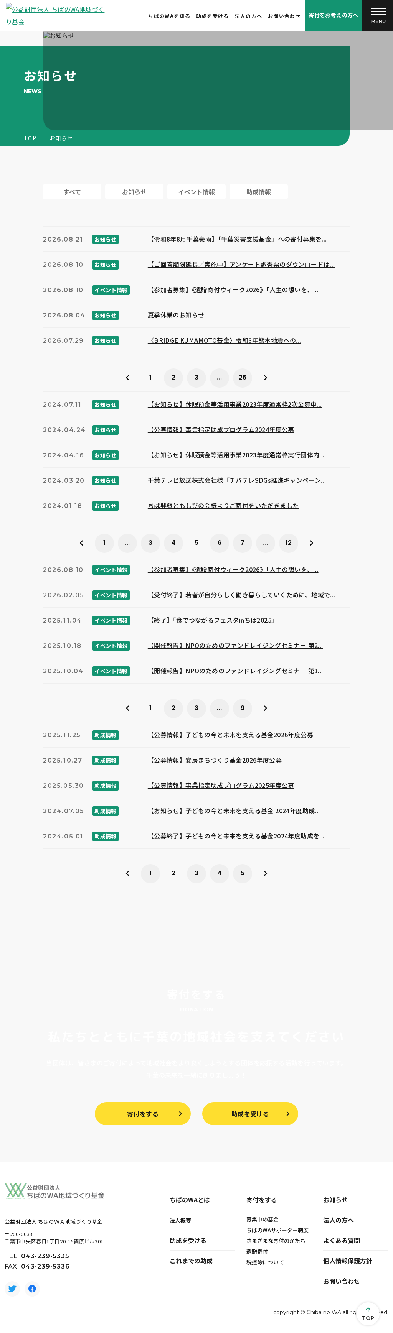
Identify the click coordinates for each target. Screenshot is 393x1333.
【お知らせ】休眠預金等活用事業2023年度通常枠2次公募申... (235, 404)
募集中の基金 (262, 1219)
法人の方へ (249, 16)
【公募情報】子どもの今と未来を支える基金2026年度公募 (230, 734)
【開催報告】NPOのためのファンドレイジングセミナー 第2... (235, 645)
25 (243, 377)
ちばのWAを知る (169, 16)
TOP (30, 138)
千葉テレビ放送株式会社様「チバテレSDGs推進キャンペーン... (237, 480)
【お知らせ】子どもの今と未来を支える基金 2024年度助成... (234, 810)
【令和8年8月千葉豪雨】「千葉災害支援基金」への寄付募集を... (237, 238)
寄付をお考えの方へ (333, 15)
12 (289, 542)
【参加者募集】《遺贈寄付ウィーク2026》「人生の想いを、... (233, 289)
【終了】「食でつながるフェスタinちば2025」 (213, 620)
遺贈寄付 (257, 1251)
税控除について (265, 1262)
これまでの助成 (191, 1260)
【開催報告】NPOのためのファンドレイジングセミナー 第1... (235, 670)
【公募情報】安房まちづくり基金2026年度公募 (215, 759)
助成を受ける (212, 16)
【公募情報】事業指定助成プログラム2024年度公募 (221, 429)
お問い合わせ (284, 16)
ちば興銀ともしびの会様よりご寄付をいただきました (223, 505)
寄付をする (143, 1113)
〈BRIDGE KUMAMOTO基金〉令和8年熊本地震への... (224, 340)
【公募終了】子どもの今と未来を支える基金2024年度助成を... (236, 835)
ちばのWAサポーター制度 (277, 1230)
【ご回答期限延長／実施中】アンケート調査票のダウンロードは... (241, 264)
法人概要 (180, 1220)
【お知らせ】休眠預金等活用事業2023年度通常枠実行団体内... (236, 454)
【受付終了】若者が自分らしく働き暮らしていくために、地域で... (241, 594)
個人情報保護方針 (347, 1260)
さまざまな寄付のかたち (275, 1240)
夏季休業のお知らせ (176, 314)
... (219, 377)
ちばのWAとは (190, 1199)
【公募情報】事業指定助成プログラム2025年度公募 (221, 785)
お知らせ (335, 1199)
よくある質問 (341, 1240)
